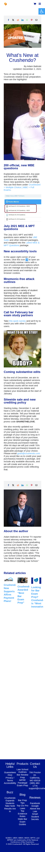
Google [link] (35, 806)
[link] (41, 11)
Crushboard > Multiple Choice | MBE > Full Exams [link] (22, 187)
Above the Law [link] (35, 810)
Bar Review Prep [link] (22, 776)
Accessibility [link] (10, 783)
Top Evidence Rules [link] (22, 814)
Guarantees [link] (10, 772)
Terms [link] (10, 780)
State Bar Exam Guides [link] (22, 822)
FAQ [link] (10, 775)
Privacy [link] (9, 778)
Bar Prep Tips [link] (22, 801)
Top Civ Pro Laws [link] (22, 807)
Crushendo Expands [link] (10, 799)
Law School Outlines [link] (22, 770)
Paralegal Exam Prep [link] (22, 784)
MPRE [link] (22, 780)
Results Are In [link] (10, 810)
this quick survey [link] (17, 321)
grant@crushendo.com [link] (28, 453)
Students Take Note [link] (10, 804)
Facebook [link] (35, 803)
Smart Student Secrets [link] (35, 817)
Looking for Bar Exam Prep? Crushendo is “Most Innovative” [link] (38, 597)
